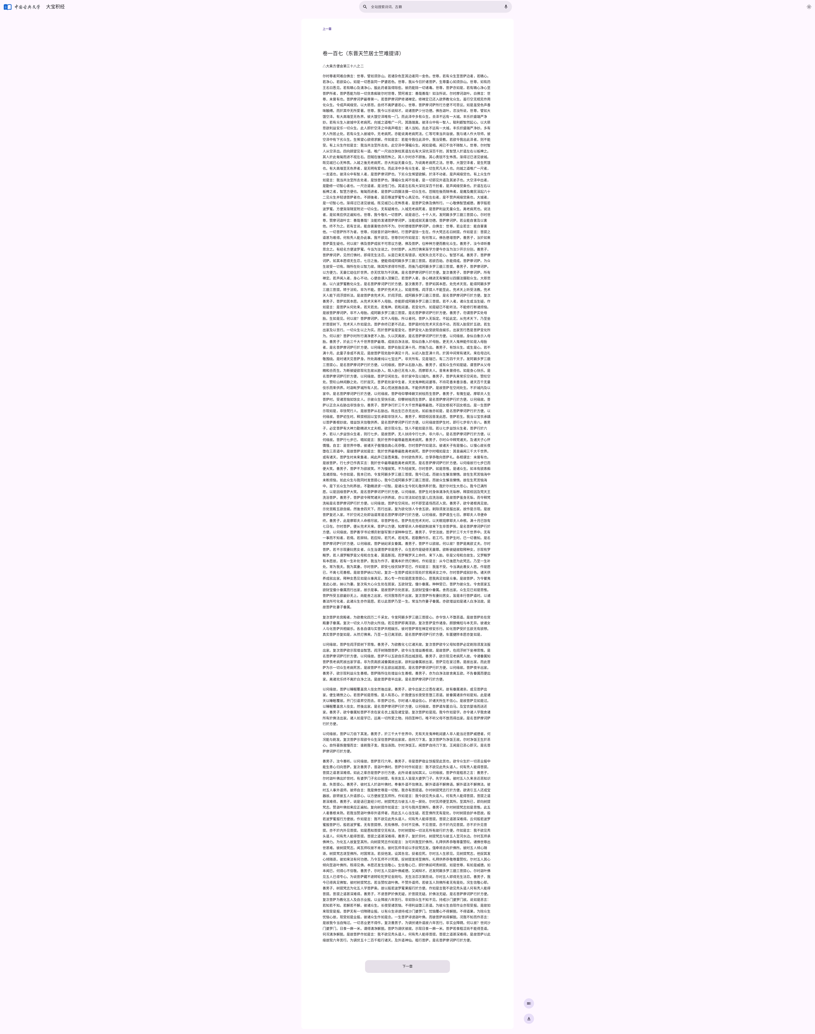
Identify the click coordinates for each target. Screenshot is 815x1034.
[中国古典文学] (22, 7)
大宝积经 (55, 6)
